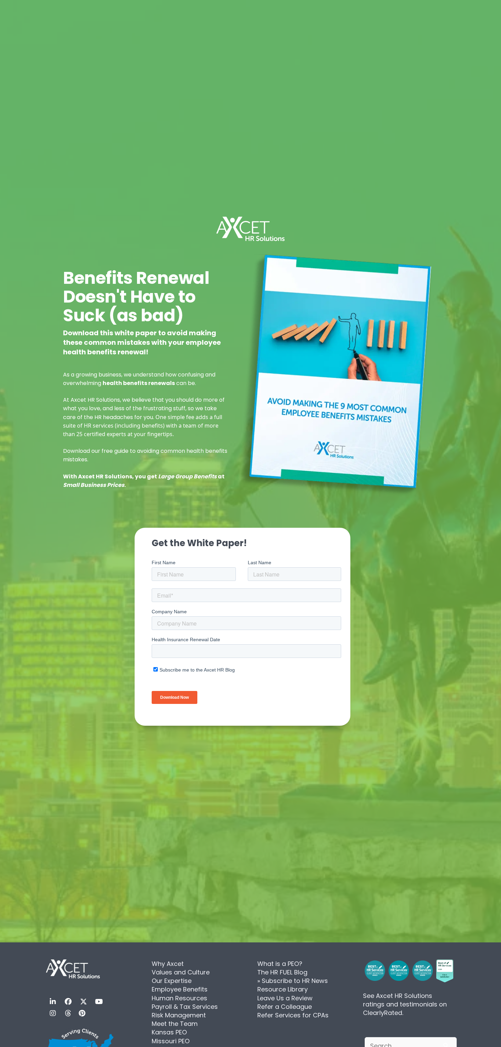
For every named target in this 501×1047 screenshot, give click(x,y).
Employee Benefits (180, 989)
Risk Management (179, 1015)
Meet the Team (175, 1023)
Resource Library (282, 989)
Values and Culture (181, 972)
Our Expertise (172, 980)
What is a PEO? (279, 963)
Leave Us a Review (285, 998)
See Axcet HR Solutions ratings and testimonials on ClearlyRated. (405, 1004)
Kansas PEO (169, 1032)
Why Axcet (168, 963)
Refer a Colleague (284, 1006)
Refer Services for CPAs (293, 1015)
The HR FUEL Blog (282, 972)
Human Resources (179, 998)
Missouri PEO (170, 1041)
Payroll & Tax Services (185, 1006)
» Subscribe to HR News (292, 980)
